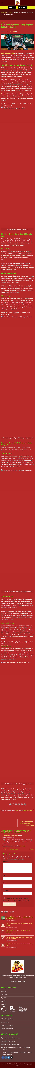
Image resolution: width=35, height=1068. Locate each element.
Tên (4, 875)
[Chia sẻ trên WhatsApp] (10, 804)
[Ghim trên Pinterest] (22, 804)
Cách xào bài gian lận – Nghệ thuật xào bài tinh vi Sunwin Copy (27, 823)
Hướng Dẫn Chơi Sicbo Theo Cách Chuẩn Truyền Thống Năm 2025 (19, 917)
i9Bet (15, 981)
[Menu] (2, 3)
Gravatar (22, 846)
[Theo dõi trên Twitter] (8, 1057)
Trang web (6, 890)
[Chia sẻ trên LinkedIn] (25, 804)
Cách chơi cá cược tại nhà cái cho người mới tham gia (18, 931)
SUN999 (16, 975)
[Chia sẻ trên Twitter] (16, 804)
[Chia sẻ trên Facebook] (13, 804)
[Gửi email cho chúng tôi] (11, 1057)
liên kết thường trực (27, 810)
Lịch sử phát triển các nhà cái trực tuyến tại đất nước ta (19, 924)
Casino (10, 12)
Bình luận (31, 849)
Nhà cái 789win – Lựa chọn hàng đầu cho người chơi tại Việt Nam (19, 937)
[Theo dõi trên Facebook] (2, 1057)
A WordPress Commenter (9, 835)
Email (5, 883)
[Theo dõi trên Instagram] (5, 1057)
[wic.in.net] (17, 3)
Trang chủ (4, 12)
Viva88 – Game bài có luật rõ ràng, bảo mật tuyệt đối (20, 944)
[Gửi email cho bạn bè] (19, 804)
